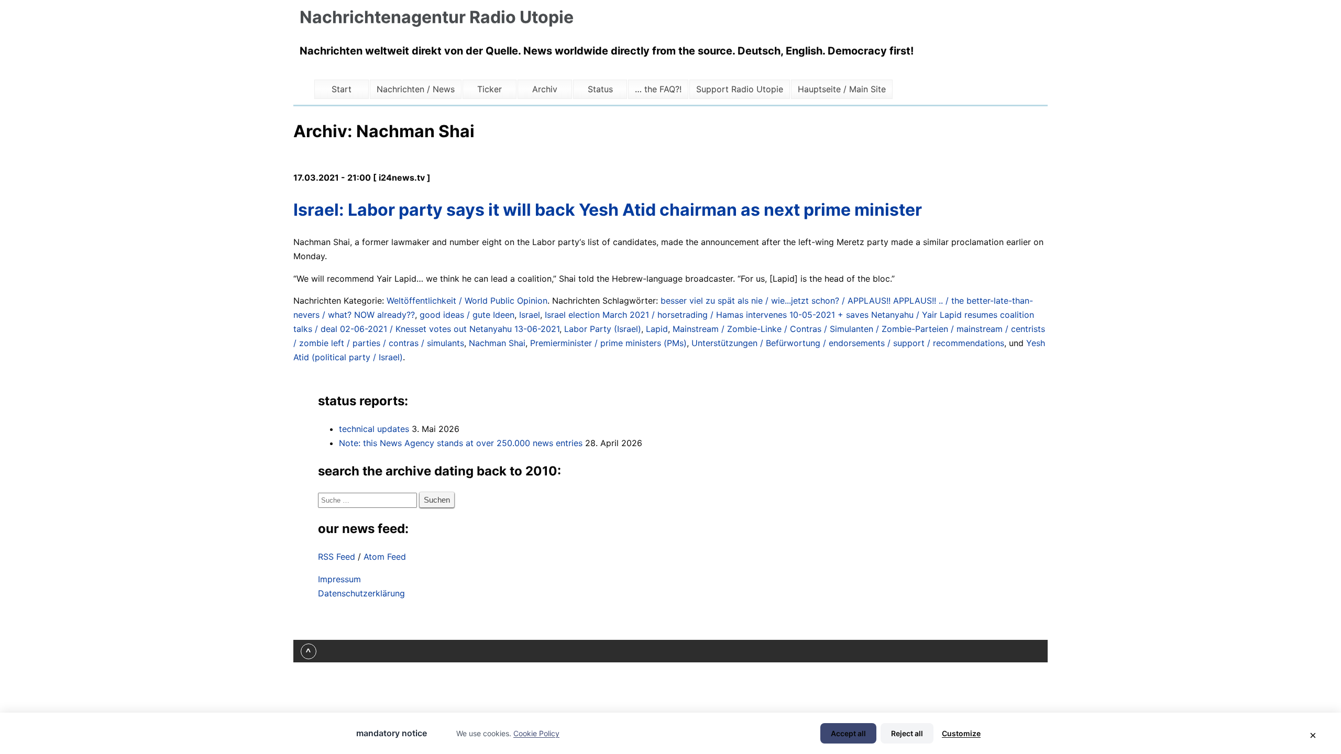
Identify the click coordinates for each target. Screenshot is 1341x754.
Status (600, 89)
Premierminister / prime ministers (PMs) (608, 343)
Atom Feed (385, 556)
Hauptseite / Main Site (842, 89)
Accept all (848, 733)
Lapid (657, 329)
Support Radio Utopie (739, 89)
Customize (961, 733)
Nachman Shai (497, 343)
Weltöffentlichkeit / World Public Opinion (467, 300)
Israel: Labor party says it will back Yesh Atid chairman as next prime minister (607, 209)
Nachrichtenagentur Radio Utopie (437, 17)
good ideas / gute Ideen (467, 314)
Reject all (907, 733)
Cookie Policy (536, 733)
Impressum (339, 579)
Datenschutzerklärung (361, 593)
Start (341, 89)
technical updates (374, 429)
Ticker (489, 89)
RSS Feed (336, 556)
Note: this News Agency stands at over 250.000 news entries (460, 443)
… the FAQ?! (658, 89)
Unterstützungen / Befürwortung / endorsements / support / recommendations (847, 343)
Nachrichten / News (416, 89)
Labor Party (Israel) (602, 329)
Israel (529, 314)
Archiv (544, 89)
